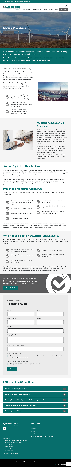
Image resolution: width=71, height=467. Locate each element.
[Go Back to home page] (11, 8)
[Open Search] (66, 5)
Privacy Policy (63, 463)
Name (9, 310)
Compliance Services (36, 9)
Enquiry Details (11, 335)
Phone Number (12, 318)
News (56, 9)
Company (39, 318)
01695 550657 (9, 1)
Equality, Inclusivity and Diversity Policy (42, 436)
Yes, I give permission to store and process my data (25, 363)
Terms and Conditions (61, 461)
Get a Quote (63, 9)
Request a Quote (8, 32)
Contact (33, 428)
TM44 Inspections (26, 9)
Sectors (51, 9)
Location (10, 326)
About (45, 9)
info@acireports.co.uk (23, 1)
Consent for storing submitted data (18, 361)
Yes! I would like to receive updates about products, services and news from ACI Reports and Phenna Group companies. (36, 357)
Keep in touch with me (14, 353)
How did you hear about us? (16, 345)
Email (38, 310)
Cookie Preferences (61, 464)
